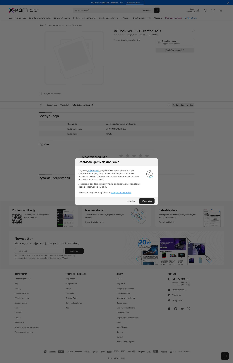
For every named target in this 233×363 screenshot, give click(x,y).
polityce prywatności (121, 192)
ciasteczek (93, 170)
